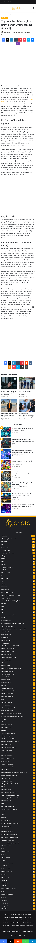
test (3, 786)
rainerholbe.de (6, 857)
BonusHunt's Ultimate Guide (10, 837)
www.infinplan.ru (7, 871)
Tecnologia (5, 547)
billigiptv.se (5, 883)
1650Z (4, 854)
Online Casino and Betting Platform (12, 601)
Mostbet (4, 584)
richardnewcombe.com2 (9, 657)
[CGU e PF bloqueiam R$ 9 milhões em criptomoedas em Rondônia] (27, 383)
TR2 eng (4, 617)
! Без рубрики (6, 572)
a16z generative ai (7, 592)
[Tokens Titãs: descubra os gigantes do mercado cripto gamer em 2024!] (6, 508)
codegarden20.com (7, 710)
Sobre (8, 931)
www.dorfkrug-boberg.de (9, 888)
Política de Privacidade (27, 931)
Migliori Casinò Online (8, 693)
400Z (4, 860)
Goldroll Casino (6, 660)
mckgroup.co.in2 (7, 755)
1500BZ (4, 908)
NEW (3, 606)
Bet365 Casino (6, 640)
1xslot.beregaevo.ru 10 (8, 708)
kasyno (4, 730)
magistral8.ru (6, 906)
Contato (18, 931)
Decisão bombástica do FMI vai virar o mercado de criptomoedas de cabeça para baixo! (23, 474)
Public (4, 564)
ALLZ (3, 848)
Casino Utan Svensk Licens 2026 (11, 713)
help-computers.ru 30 (8, 691)
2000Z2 (4, 880)
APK (3, 699)
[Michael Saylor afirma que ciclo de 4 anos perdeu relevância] (9, 405)
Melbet (4, 603)
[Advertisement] (18, 66)
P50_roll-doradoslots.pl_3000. (10, 795)
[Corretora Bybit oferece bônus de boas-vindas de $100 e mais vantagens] (6, 498)
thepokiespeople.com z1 (9, 792)
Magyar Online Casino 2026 (10, 784)
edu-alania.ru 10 (6, 634)
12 (3, 815)
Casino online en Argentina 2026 (11, 668)
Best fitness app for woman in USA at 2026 (14, 772)
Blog (3, 556)
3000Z (4, 874)
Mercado (4, 541)
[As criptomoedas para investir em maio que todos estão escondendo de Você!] (6, 443)
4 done (4, 719)
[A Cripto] (18, 8)
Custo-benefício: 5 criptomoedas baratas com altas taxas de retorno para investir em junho (22, 452)
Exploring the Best (7, 831)
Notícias (8, 14)
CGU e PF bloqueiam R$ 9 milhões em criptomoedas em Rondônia (26, 392)
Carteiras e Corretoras (8, 553)
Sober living (5, 589)
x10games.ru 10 (6, 826)
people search (6, 778)
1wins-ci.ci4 (5, 761)
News (4, 558)
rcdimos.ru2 (5, 877)
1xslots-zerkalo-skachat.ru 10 (10, 843)
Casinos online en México (9, 809)
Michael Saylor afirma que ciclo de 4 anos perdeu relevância (9, 415)
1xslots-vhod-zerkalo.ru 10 (9, 834)
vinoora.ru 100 (6, 679)
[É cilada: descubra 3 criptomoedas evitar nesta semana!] (6, 432)
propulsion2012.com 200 (9, 747)
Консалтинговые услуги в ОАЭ (11, 595)
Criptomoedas (6, 550)
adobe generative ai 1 (8, 758)
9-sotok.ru (5, 900)
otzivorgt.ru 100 (6, 705)
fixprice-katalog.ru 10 (8, 688)
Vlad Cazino (5, 643)
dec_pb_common (7, 829)
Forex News (5, 769)
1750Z (4, 886)
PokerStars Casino (7, 626)
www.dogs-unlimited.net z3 (10, 798)
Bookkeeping (6, 598)
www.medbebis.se (7, 894)
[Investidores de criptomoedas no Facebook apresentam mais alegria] (27, 405)
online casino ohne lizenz (9, 615)
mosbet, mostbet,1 (7, 767)
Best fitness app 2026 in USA (10, 646)
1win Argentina (6, 620)
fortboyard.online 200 (8, 739)
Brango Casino (6, 654)
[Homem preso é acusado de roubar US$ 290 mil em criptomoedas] (9, 383)
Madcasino (5, 722)
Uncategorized (6, 789)
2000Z (4, 570)
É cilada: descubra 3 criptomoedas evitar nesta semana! (22, 429)
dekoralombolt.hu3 (7, 764)
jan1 (3, 803)
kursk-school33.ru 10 (8, 648)
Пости (4, 685)
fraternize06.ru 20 (7, 750)
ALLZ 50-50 (6, 868)
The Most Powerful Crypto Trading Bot (13, 623)
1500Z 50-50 (6, 903)
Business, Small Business (9, 539)
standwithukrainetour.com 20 (10, 741)
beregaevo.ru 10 (7, 800)
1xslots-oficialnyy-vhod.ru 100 (10, 823)
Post (3, 544)
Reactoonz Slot (6, 727)
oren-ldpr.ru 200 (7, 744)
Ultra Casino (5, 663)
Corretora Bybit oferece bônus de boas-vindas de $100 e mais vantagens (21, 495)
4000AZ (4, 866)
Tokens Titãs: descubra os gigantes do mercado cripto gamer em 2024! (23, 505)
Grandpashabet (6, 753)
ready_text (5, 578)
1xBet (3, 812)
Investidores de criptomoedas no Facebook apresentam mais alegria (27, 415)
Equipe (13, 931)
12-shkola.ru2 (6, 820)
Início (4, 14)
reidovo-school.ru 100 (8, 674)
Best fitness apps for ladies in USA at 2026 (14, 629)
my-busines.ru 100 (7, 724)
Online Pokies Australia (8, 733)
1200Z (4, 891)
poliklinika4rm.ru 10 (7, 671)
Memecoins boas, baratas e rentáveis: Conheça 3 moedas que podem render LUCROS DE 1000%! (23, 463)
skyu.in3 (4, 817)
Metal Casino (6, 665)
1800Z (4, 897)
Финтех (4, 586)
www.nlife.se (6, 851)
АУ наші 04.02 (6, 682)
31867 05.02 (6, 637)
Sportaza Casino (7, 702)
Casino (4, 561)
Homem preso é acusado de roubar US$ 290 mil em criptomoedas (8, 392)
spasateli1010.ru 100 (8, 840)
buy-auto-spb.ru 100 (8, 696)
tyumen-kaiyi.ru (6, 845)
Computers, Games (7, 567)
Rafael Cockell (7, 32)
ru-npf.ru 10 (5, 632)
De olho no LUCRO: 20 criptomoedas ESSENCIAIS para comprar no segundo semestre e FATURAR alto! (23, 485)
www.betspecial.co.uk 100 (9, 775)
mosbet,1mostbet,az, (8, 651)
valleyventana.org (7, 863)
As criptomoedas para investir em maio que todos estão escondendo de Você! (23, 441)
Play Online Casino (7, 736)
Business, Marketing (8, 806)
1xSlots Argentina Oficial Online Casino (13, 716)
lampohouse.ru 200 (7, 781)
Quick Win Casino (7, 677)
